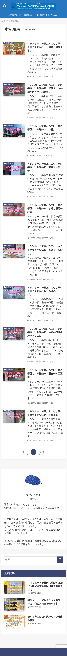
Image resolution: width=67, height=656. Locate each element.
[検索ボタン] (5, 6)
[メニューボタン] (62, 6)
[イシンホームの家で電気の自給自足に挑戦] (33, 6)
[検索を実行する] (60, 559)
